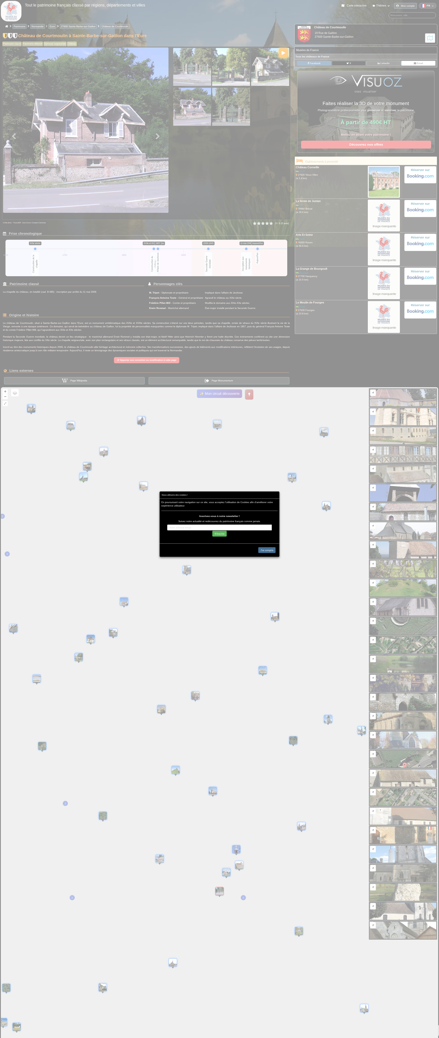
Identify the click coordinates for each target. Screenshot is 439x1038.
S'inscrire (219, 533)
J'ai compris (266, 550)
